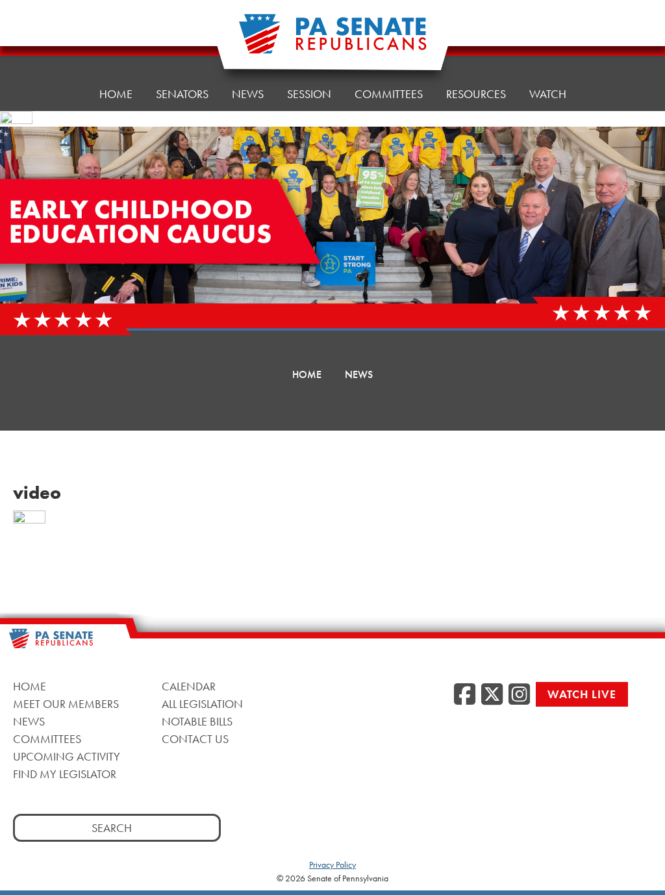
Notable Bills (197, 721)
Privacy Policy (332, 864)
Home (115, 93)
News (248, 93)
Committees (389, 93)
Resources (476, 93)
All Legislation (202, 703)
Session (309, 93)
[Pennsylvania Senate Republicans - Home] (332, 40)
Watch (547, 93)
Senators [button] (182, 93)
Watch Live (581, 694)
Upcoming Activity (66, 756)
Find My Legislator (64, 773)
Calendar (189, 686)
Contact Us (195, 738)
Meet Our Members (66, 703)
